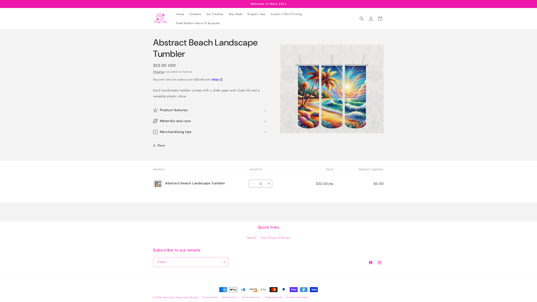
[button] (361, 18)
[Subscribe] (223, 262)
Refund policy (230, 297)
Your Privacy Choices (275, 238)
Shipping (158, 72)
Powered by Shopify (187, 297)
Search (252, 238)
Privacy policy (210, 297)
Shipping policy (273, 297)
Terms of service (251, 297)
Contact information (298, 297)
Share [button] (161, 145)
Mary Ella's (169, 297)
